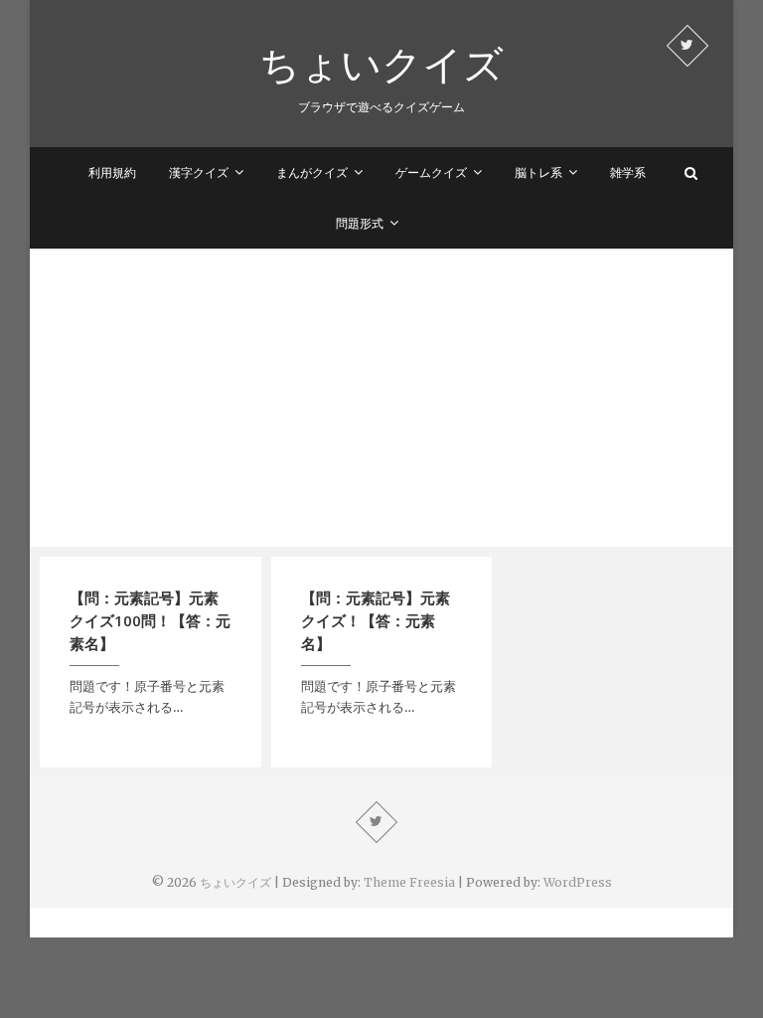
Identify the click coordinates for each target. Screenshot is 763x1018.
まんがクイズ (312, 172)
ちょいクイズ (381, 63)
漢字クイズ (199, 172)
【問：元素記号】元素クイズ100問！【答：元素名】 (150, 620)
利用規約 (112, 172)
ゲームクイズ (431, 172)
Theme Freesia (409, 882)
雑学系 (628, 172)
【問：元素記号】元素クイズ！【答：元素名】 (375, 620)
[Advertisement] (381, 397)
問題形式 (359, 223)
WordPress (577, 882)
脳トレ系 (538, 172)
